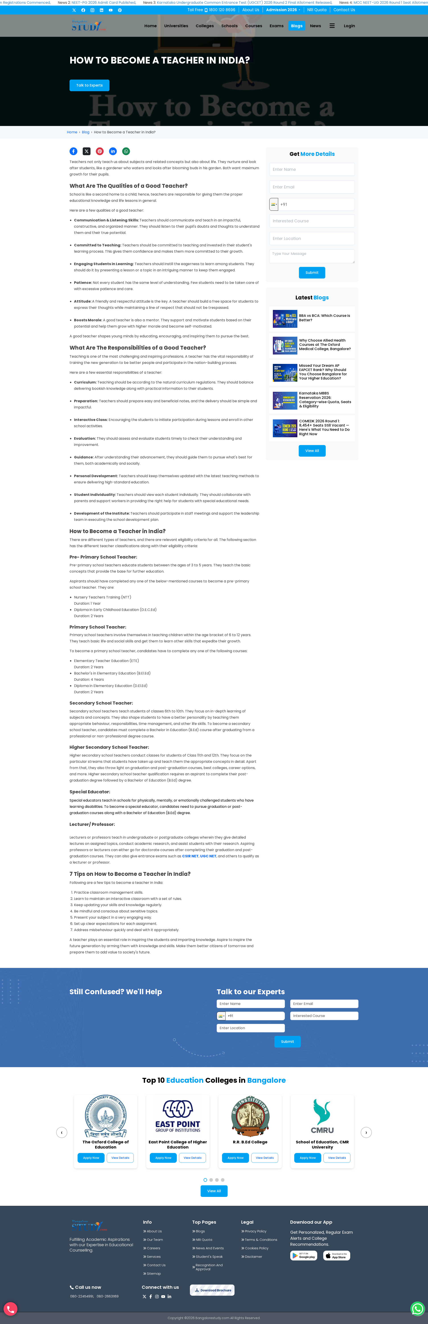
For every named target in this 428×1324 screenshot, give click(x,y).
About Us (250, 9)
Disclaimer (253, 1257)
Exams (277, 26)
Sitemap (154, 1274)
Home (150, 26)
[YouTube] (110, 10)
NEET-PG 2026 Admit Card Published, (104, 2)
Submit (312, 272)
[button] (274, 204)
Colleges (205, 26)
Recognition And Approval (209, 1267)
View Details (120, 1158)
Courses (253, 26)
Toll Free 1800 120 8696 (211, 9)
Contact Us (344, 9)
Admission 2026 (283, 10)
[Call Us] (10, 1309)
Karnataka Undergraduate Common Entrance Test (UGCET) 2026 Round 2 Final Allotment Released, (244, 2)
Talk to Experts (89, 85)
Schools (229, 26)
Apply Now (91, 1158)
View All (312, 450)
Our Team (155, 1240)
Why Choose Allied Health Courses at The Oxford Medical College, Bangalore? (325, 344)
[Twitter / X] (74, 10)
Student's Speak (209, 1257)
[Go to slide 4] (222, 1180)
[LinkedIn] (101, 10)
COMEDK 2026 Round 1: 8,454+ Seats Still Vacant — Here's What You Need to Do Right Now (324, 428)
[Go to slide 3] (217, 1180)
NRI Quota (317, 9)
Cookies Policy (256, 1248)
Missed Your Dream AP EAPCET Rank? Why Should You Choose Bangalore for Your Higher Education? (323, 372)
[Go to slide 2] (211, 1180)
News (315, 26)
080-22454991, (82, 1296)
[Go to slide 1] (205, 1180)
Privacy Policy (255, 1231)
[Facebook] (83, 10)
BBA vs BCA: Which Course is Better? (324, 317)
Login (349, 26)
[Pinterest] (119, 10)
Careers (153, 1248)
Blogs (296, 26)
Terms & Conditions (261, 1240)
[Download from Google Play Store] (303, 1255)
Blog (85, 132)
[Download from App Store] (336, 1255)
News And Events (210, 1248)
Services (154, 1257)
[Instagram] (92, 10)
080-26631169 (108, 1296)
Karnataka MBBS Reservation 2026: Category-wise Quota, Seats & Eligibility (325, 400)
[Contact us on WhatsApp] (417, 1308)
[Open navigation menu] (332, 25)
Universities (176, 26)
